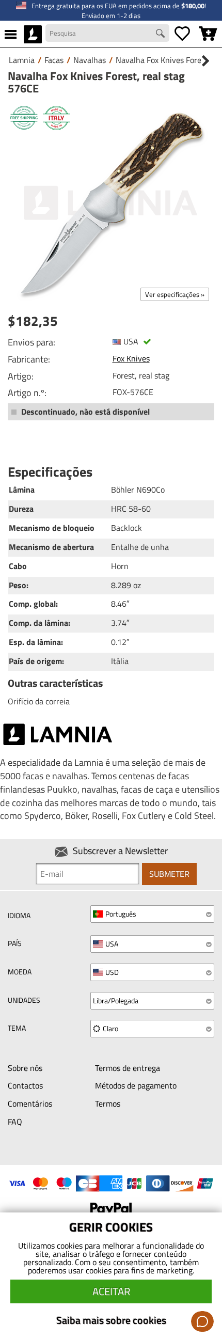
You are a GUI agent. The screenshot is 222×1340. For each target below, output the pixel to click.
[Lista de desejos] (182, 34)
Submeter (169, 874)
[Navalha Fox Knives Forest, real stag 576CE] (111, 203)
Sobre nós (25, 1068)
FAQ (15, 1121)
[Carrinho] (208, 34)
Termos (107, 1103)
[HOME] (32, 34)
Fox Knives (131, 358)
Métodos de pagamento (136, 1085)
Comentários (30, 1103)
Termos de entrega (127, 1068)
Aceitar (111, 1291)
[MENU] (10, 34)
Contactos (25, 1085)
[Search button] (161, 34)
